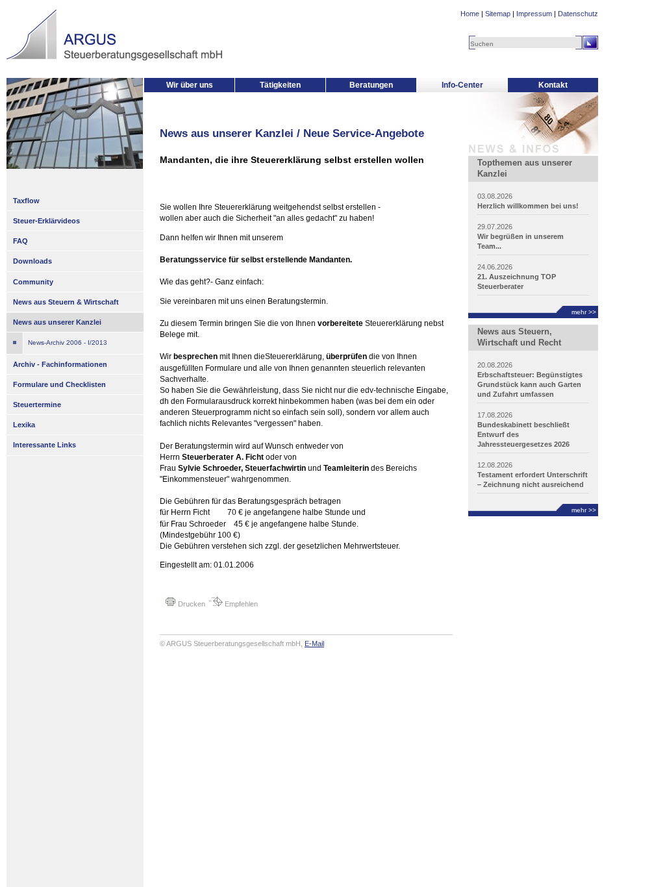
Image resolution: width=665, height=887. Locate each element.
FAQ (20, 241)
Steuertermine (37, 404)
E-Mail (314, 643)
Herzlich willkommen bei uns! (528, 206)
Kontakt (553, 85)
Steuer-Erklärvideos (46, 221)
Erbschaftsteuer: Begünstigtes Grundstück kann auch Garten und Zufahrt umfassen (530, 384)
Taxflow (26, 201)
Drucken (190, 604)
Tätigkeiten (280, 85)
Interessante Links (44, 445)
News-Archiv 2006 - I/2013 (67, 342)
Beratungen (371, 85)
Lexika (24, 425)
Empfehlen (240, 604)
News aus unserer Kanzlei (57, 322)
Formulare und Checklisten (59, 384)
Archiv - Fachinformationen (60, 364)
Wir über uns (189, 85)
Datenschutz (578, 14)
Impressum (534, 14)
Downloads (32, 261)
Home (469, 14)
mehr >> (583, 312)
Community (33, 282)
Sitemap (497, 14)
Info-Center (462, 85)
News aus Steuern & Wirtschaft (66, 302)
